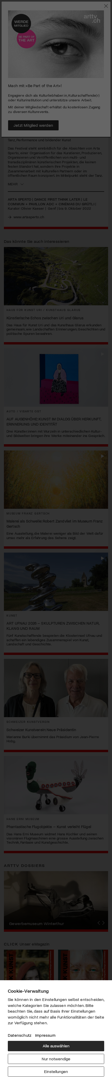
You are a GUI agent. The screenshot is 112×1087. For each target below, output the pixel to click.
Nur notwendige (56, 1058)
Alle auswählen (56, 1045)
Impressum (45, 1035)
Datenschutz (19, 1035)
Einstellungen (56, 1071)
